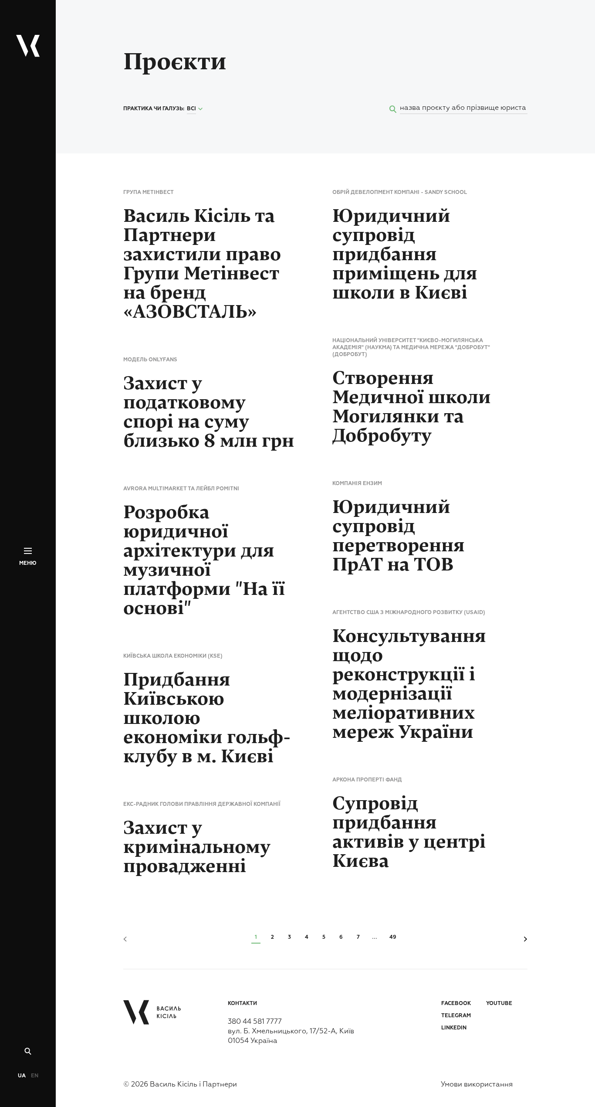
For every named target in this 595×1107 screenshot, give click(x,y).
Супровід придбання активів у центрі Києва (409, 832)
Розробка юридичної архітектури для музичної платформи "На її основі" (204, 560)
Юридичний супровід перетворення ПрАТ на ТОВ (398, 536)
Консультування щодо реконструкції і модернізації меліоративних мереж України (409, 684)
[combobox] (196, 109)
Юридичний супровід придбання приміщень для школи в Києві (404, 254)
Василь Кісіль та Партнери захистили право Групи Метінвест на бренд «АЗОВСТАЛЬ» (202, 264)
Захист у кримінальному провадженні (196, 847)
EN (34, 1076)
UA (22, 1076)
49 (392, 937)
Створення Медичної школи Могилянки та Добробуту (411, 407)
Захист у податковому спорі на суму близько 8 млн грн (208, 412)
